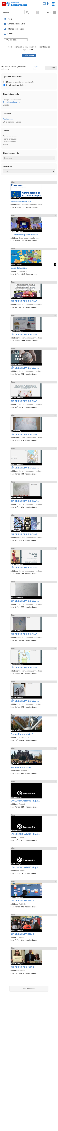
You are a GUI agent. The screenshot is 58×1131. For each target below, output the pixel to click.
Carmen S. (23, 271)
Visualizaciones (9, 142)
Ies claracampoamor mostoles (30, 304)
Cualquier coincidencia (12, 100)
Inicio (9, 19)
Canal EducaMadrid (16, 24)
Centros (10, 34)
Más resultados (29, 989)
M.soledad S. (24, 737)
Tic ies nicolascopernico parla (30, 205)
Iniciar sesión (28, 55)
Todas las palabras (10, 102)
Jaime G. (22, 804)
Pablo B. (22, 904)
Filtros (52, 68)
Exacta (6, 105)
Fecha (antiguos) (10, 139)
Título (5, 144)
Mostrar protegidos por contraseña (20, 82)
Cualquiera (7, 119)
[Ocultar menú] (51, 12)
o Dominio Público (12, 122)
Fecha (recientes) (10, 136)
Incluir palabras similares (16, 85)
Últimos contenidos (15, 29)
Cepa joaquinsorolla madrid (29, 238)
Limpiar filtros (35, 67)
